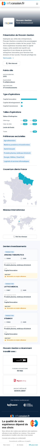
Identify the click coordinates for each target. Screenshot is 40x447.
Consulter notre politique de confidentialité (14, 438)
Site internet (12, 63)
